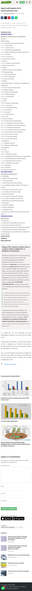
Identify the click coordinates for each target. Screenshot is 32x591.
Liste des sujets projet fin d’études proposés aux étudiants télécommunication (17, 547)
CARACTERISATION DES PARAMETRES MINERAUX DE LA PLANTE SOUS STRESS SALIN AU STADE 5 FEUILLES (15, 444)
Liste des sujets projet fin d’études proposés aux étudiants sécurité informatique (17, 538)
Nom (3, 486)
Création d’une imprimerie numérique (18, 571)
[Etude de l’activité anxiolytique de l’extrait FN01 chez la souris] (16, 388)
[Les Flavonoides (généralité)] (16, 411)
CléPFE (13, 585)
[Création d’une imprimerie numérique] (4, 571)
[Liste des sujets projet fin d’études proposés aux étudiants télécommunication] (4, 546)
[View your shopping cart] (17, 2)
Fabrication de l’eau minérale (16, 563)
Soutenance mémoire (9, 13)
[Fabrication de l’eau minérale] (4, 563)
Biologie (22, 13)
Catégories (4, 525)
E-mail (3, 493)
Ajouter (22, 2)
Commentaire (5, 465)
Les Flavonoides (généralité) (9, 421)
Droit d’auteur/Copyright (11, 588)
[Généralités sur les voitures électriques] (4, 555)
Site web (3, 500)
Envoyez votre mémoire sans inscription (15, 586)
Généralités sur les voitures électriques (19, 555)
